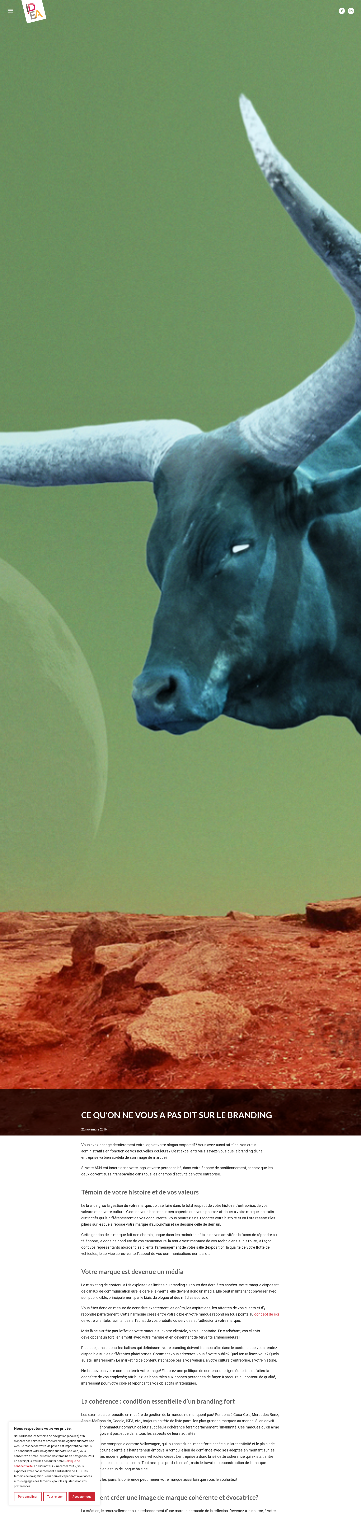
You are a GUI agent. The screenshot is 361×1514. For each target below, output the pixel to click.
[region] (54, 1464)
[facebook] (342, 11)
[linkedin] (351, 11)
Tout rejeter (55, 1496)
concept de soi (266, 1314)
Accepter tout (81, 1496)
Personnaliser (28, 1496)
